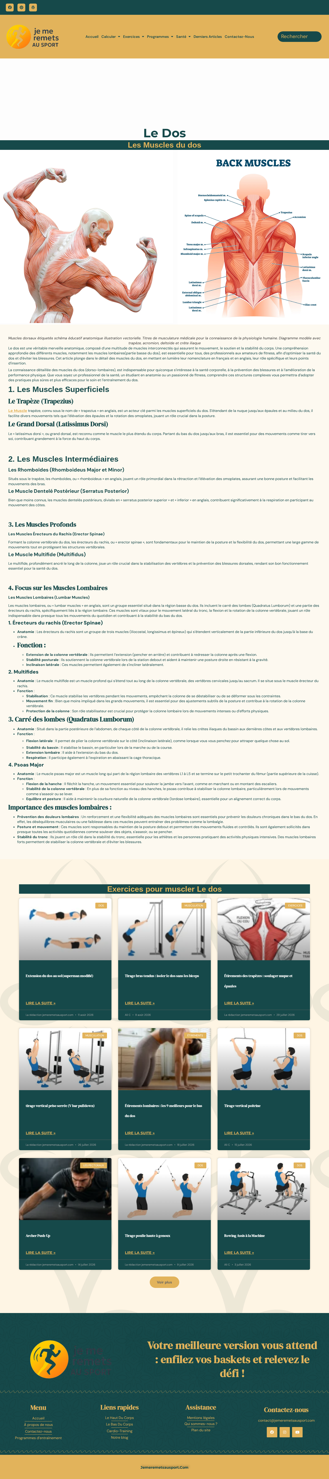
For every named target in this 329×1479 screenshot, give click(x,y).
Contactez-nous (239, 36)
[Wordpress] (33, 7)
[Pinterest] (21, 7)
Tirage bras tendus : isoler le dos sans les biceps (162, 975)
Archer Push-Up (38, 1235)
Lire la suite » (41, 1003)
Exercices (131, 36)
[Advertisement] (164, 92)
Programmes (158, 36)
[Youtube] (297, 1432)
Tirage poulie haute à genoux (147, 1235)
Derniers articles (208, 36)
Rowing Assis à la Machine (244, 1235)
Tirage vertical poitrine (242, 1105)
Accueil (91, 36)
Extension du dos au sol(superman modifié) (59, 975)
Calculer (108, 36)
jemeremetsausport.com (164, 1467)
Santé (181, 36)
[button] (164, 1282)
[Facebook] (10, 7)
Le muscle (17, 411)
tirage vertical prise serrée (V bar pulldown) (60, 1105)
